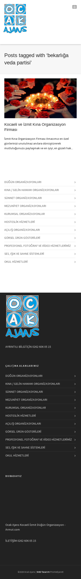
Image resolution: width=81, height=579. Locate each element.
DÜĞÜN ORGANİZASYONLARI (22, 182)
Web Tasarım (43, 572)
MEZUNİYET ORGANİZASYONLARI (25, 206)
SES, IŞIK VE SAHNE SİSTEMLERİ (24, 254)
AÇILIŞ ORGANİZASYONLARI (22, 230)
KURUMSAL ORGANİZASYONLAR (24, 214)
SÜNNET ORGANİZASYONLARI (23, 198)
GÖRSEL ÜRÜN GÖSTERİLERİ (22, 238)
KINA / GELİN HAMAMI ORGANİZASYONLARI (31, 190)
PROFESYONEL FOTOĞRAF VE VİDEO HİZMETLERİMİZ (37, 246)
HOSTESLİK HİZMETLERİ (19, 222)
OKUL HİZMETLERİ (16, 262)
